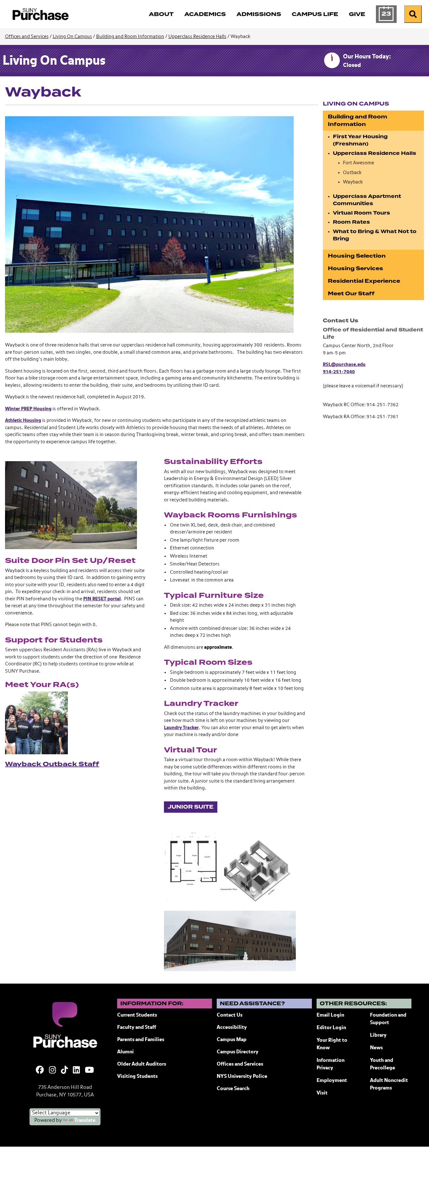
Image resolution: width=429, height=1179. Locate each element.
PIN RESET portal (102, 599)
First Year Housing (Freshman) (360, 140)
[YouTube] (89, 1071)
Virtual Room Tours (361, 213)
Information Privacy (331, 1064)
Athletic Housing (23, 420)
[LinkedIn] (76, 1071)
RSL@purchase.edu (344, 364)
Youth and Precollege (382, 1064)
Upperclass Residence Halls (197, 36)
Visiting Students (137, 1076)
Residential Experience (364, 281)
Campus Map (232, 1039)
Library (378, 1035)
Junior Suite (191, 807)
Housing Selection (357, 256)
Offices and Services (27, 36)
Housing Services (355, 268)
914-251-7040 (339, 371)
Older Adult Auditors (141, 1064)
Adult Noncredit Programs (389, 1084)
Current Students (137, 1015)
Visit (322, 1093)
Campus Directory (237, 1052)
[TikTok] (64, 1071)
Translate (84, 1120)
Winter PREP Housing (28, 409)
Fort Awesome (358, 163)
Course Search (233, 1088)
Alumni (125, 1052)
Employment (332, 1080)
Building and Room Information (130, 36)
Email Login (330, 1015)
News (376, 1048)
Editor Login (331, 1027)
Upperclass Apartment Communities (367, 200)
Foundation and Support (388, 1019)
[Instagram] (52, 1071)
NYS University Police (242, 1076)
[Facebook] (40, 1071)
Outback (352, 172)
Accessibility (232, 1027)
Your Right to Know (332, 1044)
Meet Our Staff (351, 293)
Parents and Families (140, 1039)
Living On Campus (72, 36)
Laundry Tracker (181, 727)
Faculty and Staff (136, 1027)
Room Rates (351, 222)
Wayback (353, 182)
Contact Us (229, 1015)
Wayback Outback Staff (52, 764)
